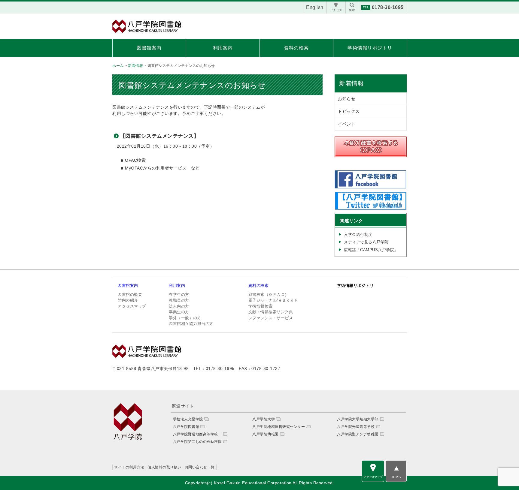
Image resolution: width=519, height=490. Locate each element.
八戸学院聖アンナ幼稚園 (357, 434)
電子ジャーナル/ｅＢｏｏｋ (273, 300)
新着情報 (351, 83)
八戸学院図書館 (186, 427)
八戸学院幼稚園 (265, 434)
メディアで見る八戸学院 (366, 242)
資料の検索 (296, 47)
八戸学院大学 (263, 419)
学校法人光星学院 (188, 419)
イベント (346, 124)
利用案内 (223, 47)
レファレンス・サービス (270, 318)
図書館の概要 (130, 294)
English (314, 7)
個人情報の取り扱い (164, 467)
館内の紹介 (128, 300)
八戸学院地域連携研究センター (278, 427)
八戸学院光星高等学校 (356, 427)
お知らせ (346, 98)
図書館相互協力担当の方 (191, 323)
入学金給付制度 (358, 234)
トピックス (349, 111)
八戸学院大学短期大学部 (357, 419)
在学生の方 (179, 294)
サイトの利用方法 (129, 467)
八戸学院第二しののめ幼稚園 (197, 442)
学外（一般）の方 (185, 318)
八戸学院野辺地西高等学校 (197, 434)
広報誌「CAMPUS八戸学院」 (371, 250)
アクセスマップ (132, 306)
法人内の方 (179, 306)
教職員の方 (179, 300)
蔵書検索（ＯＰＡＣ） (268, 294)
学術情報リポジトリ (370, 47)
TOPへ (396, 477)
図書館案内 (149, 47)
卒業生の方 (179, 312)
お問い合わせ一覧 (200, 467)
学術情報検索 (260, 306)
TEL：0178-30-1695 (214, 368)
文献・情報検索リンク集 (270, 312)
